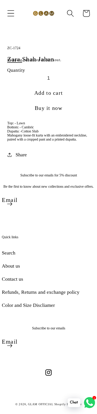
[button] (11, 13)
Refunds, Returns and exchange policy (40, 292)
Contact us (12, 279)
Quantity (16, 70)
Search (8, 253)
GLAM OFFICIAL (41, 404)
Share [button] (21, 154)
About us (11, 266)
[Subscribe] (10, 204)
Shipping (14, 60)
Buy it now (48, 108)
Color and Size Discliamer (28, 305)
